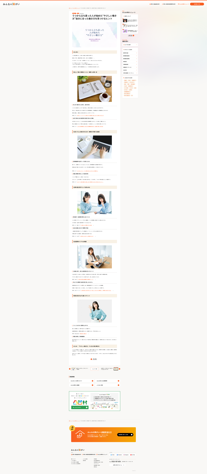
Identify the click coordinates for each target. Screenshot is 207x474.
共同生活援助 (128, 73)
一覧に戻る (94, 359)
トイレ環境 (126, 87)
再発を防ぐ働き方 (83, 333)
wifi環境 (130, 89)
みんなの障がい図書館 (75, 385)
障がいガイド (73, 459)
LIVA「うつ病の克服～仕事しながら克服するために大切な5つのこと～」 (90, 182)
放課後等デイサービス (127, 67)
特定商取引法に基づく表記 (98, 462)
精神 (128, 84)
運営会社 (95, 466)
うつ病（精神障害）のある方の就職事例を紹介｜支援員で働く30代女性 (90, 126)
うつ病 (125, 86)
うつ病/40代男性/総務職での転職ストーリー (85, 279)
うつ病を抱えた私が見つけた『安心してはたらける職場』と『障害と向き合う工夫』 (96, 290)
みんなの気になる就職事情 (102, 380)
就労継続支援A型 (126, 55)
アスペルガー (132, 82)
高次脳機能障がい (127, 91)
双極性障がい (130, 86)
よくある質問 (85, 459)
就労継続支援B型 (126, 58)
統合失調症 (132, 84)
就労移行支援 (125, 52)
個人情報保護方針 (97, 460)
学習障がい (126, 82)
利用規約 (95, 459)
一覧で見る (130, 35)
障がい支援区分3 (127, 95)
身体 (135, 87)
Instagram (126, 454)
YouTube (133, 454)
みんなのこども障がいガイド (76, 380)
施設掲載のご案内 (197, 4)
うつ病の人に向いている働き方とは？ (87, 236)
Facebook (120, 454)
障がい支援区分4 (127, 93)
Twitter (113, 454)
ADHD (129, 80)
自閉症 (125, 80)
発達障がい (134, 80)
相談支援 (125, 61)
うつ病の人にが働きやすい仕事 (86, 225)
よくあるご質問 (100, 385)
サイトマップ (96, 463)
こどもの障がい (73, 460)
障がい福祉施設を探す (155, 4)
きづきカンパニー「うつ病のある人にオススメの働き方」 (87, 171)
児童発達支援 (125, 64)
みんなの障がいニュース (184, 4)
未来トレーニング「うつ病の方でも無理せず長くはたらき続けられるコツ (90, 115)
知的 (125, 84)
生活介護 (125, 70)
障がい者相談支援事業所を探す (169, 4)
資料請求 (84, 460)
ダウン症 (125, 89)
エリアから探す (128, 44)
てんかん (131, 87)
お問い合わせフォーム (117, 465)
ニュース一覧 (94, 368)
